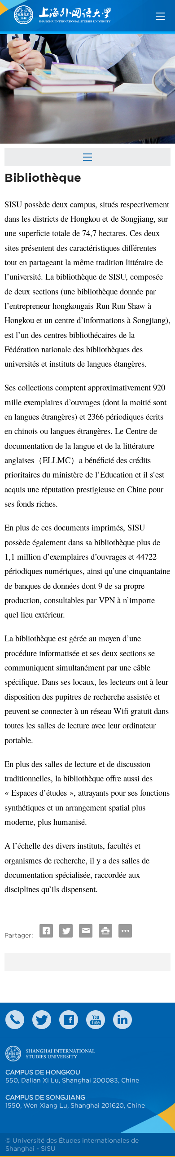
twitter (41, 1019)
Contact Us (14, 1019)
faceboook (68, 1019)
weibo (95, 1019)
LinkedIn (122, 1019)
